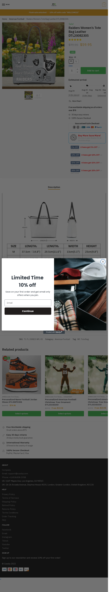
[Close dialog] (103, 261)
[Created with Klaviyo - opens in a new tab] (54, 332)
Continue (28, 311)
